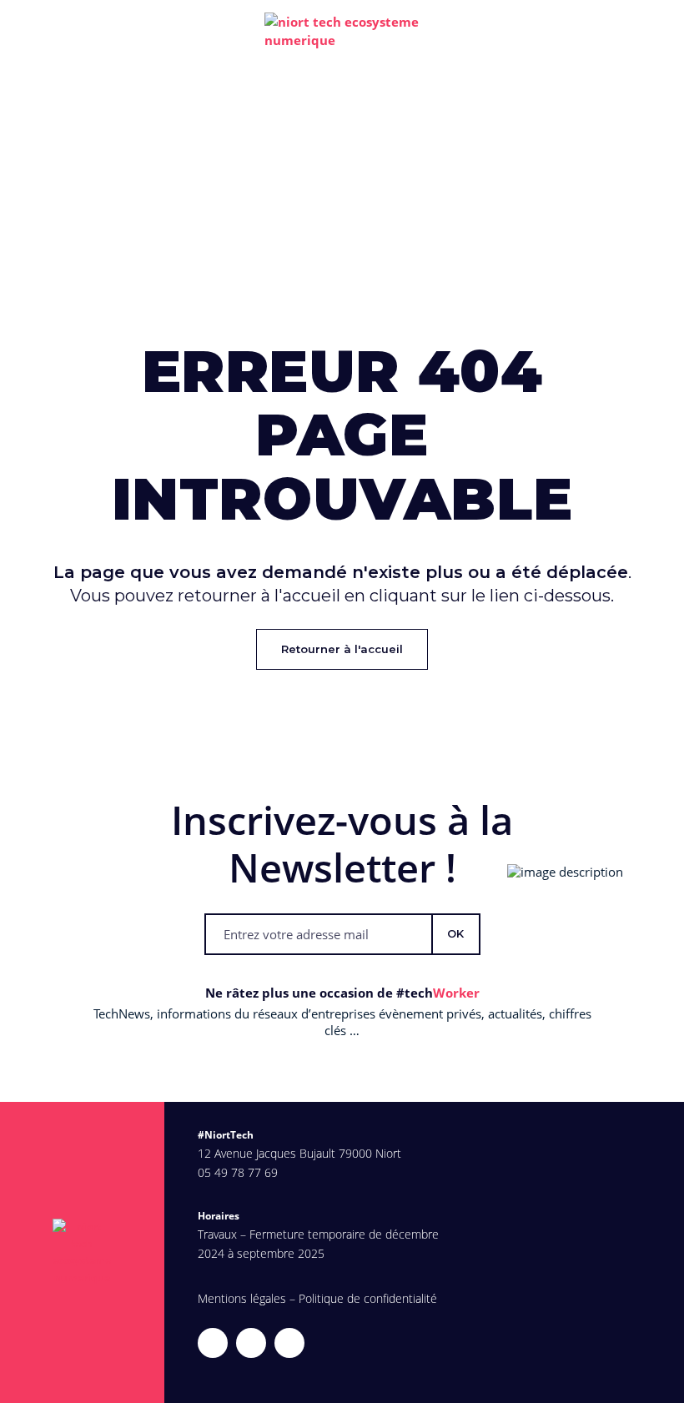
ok (455, 933)
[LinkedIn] (251, 1343)
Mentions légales (242, 1298)
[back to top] (661, 1380)
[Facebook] (289, 1343)
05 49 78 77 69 (238, 1172)
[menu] (655, 31)
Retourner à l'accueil (342, 649)
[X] (213, 1343)
